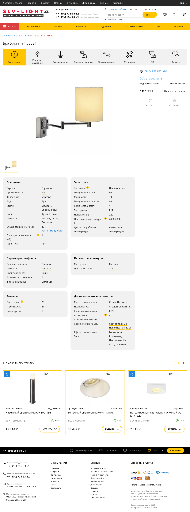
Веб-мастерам (97, 481)
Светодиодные (118, 323)
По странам (55, 474)
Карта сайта (55, 488)
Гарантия (31, 2)
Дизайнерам (88, 2)
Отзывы (58, 2)
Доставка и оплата (12, 2)
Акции (53, 484)
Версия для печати (156, 71)
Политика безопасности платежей (146, 484)
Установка (72, 2)
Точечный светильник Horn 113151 (90, 412)
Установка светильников (102, 471)
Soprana (46, 197)
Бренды (104, 2)
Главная (7, 35)
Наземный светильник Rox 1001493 (28, 412)
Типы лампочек (98, 497)
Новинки (54, 481)
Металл (113, 264)
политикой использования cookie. (147, 499)
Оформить (175, 450)
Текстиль (47, 268)
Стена (112, 302)
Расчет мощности (52, 230)
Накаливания (117, 327)
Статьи (94, 494)
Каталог (12, 26)
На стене (122, 302)
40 (110, 197)
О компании (58, 462)
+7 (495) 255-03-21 (77, 17)
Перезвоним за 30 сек (116, 9)
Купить (47, 429)
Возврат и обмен (98, 478)
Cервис (95, 462)
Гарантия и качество (100, 474)
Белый (53, 214)
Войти (183, 3)
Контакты (118, 2)
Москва (73, 9)
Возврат (45, 2)
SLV (44, 192)
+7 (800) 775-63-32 (77, 13)
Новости (94, 491)
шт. (155, 450)
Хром (112, 268)
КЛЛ (128, 327)
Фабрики (54, 471)
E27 (111, 210)
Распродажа (56, 478)
